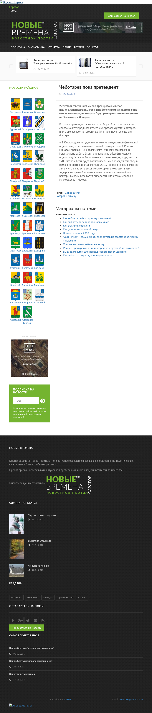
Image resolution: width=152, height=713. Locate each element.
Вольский (15, 285)
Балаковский (15, 302)
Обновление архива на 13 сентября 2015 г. (109, 66)
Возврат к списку (66, 196)
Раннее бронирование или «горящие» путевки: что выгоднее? (101, 248)
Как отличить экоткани (76, 225)
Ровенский (27, 163)
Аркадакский (15, 319)
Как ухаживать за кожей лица (80, 229)
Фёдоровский (39, 111)
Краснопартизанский (39, 215)
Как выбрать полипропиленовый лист (86, 222)
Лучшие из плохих (38, 566)
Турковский (15, 129)
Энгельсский (15, 111)
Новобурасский (39, 198)
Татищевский (27, 129)
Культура (54, 47)
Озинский (15, 198)
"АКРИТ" (67, 699)
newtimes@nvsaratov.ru (131, 699)
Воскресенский (39, 267)
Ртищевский (39, 146)
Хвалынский (27, 111)
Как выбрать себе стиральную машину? (87, 218)
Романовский (15, 163)
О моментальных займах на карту (83, 244)
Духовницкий (15, 267)
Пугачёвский (39, 163)
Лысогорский (27, 215)
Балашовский (39, 285)
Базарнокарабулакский (27, 302)
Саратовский (15, 146)
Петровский (27, 181)
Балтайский (27, 285)
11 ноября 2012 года (39, 541)
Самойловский (27, 146)
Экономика (36, 47)
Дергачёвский (27, 267)
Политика (18, 47)
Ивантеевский (15, 250)
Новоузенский (27, 198)
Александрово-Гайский (27, 321)
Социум (92, 47)
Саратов (14, 7)
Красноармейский (27, 233)
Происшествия (73, 47)
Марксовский (15, 215)
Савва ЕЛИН (72, 192)
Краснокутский (15, 233)
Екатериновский (39, 250)
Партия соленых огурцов (42, 515)
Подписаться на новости (121, 15)
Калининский (39, 233)
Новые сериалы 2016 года (79, 233)
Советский (39, 129)
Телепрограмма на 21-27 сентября (53, 64)
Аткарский (39, 302)
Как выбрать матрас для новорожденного (88, 255)
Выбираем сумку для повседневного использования (95, 251)
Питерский (15, 181)
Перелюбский (39, 181)
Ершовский (27, 250)
